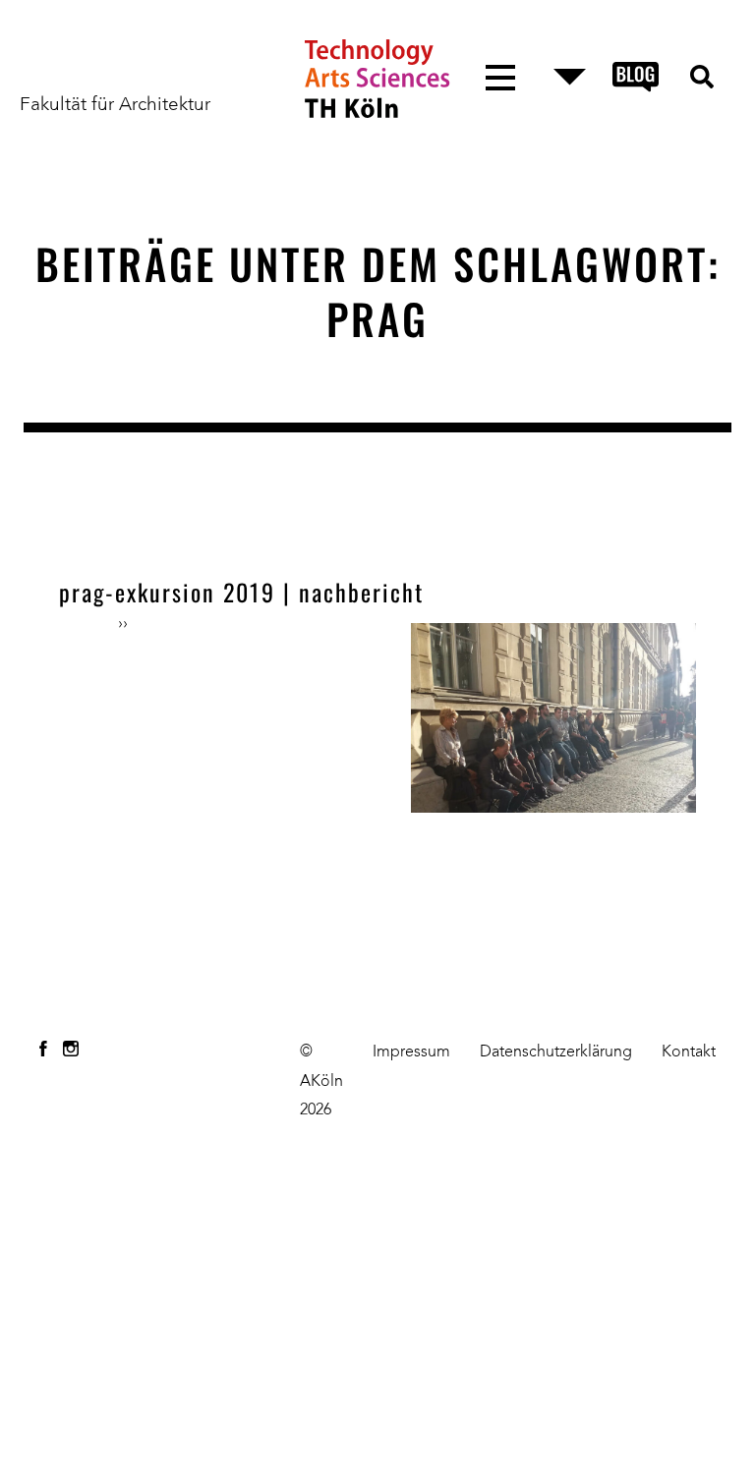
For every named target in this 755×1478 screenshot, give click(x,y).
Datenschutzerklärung (556, 1052)
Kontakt (689, 1052)
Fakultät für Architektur (115, 105)
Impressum (411, 1052)
